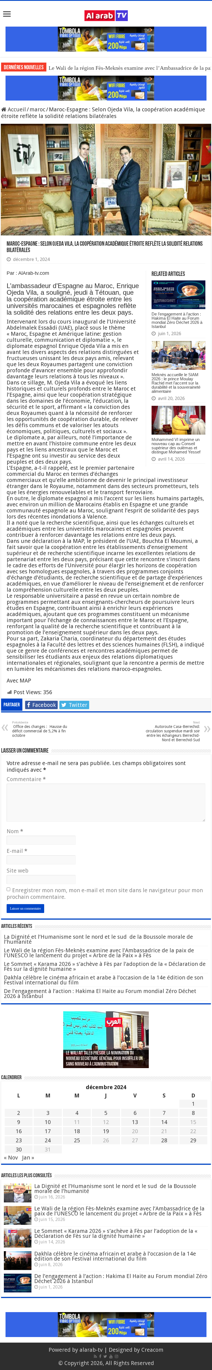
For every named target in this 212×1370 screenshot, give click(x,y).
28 (164, 1140)
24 (48, 1140)
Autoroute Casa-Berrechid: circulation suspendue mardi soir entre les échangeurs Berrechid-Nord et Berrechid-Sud (173, 731)
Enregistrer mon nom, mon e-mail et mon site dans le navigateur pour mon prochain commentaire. (105, 893)
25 (77, 1140)
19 (106, 1131)
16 (19, 1131)
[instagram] (116, 1356)
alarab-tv (91, 1349)
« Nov (11, 1157)
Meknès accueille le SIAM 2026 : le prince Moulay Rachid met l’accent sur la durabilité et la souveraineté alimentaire (176, 383)
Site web (17, 870)
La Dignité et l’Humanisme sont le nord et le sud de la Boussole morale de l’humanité (98, 939)
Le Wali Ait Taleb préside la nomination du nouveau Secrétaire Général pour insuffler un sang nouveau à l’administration (104, 1059)
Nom (15, 831)
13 (135, 1122)
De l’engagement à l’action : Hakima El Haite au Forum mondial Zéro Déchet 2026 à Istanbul (177, 320)
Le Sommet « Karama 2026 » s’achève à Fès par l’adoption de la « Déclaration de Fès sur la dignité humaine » (105, 966)
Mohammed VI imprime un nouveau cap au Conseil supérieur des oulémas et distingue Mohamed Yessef (176, 445)
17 (48, 1131)
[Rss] (95, 1356)
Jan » (28, 1157)
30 (19, 1149)
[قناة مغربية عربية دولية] (106, 15)
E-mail (17, 851)
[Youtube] (111, 1356)
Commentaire (26, 779)
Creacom (152, 1349)
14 (164, 1122)
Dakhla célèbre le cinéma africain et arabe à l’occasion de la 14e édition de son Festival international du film (103, 980)
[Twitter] (105, 1356)
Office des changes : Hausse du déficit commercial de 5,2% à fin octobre (39, 729)
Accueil (16, 109)
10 (48, 1122)
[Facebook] (100, 1356)
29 (193, 1140)
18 (77, 1131)
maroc (37, 109)
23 (19, 1140)
